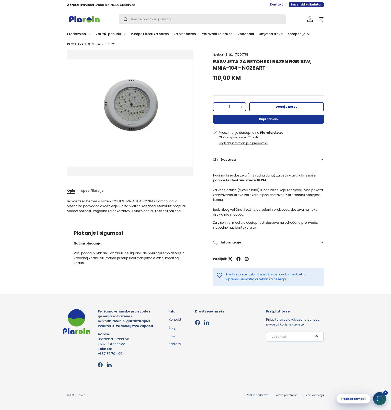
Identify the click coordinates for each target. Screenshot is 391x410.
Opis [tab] (71, 190)
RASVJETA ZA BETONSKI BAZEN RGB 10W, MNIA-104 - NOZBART (91, 44)
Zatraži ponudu (108, 34)
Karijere (175, 344)
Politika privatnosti (286, 395)
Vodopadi (245, 34)
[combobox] (202, 19)
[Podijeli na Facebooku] (238, 259)
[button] (321, 19)
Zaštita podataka (257, 395)
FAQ (172, 335)
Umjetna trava (271, 34)
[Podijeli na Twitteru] (230, 259)
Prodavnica (76, 34)
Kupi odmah (268, 119)
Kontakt (276, 4)
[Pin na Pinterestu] (247, 259)
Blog (172, 327)
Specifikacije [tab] (92, 190)
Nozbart (218, 55)
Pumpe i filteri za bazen (150, 34)
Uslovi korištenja (314, 395)
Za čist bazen (185, 34)
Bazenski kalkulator (306, 4)
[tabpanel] (130, 206)
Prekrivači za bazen (217, 34)
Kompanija (296, 34)
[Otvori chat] (379, 398)
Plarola (81, 395)
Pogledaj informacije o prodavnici (243, 143)
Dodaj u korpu (287, 107)
